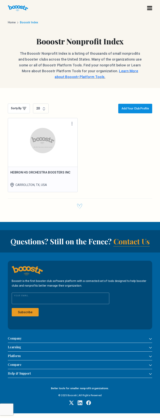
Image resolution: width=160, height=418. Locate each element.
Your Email (21, 295)
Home (12, 22)
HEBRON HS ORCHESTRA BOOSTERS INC (40, 172)
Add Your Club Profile (135, 108)
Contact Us (131, 241)
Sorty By (16, 108)
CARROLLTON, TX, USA (31, 185)
